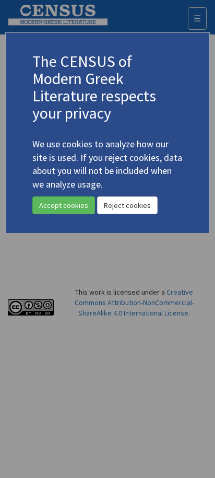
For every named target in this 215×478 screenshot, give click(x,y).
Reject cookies (127, 205)
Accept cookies (63, 205)
